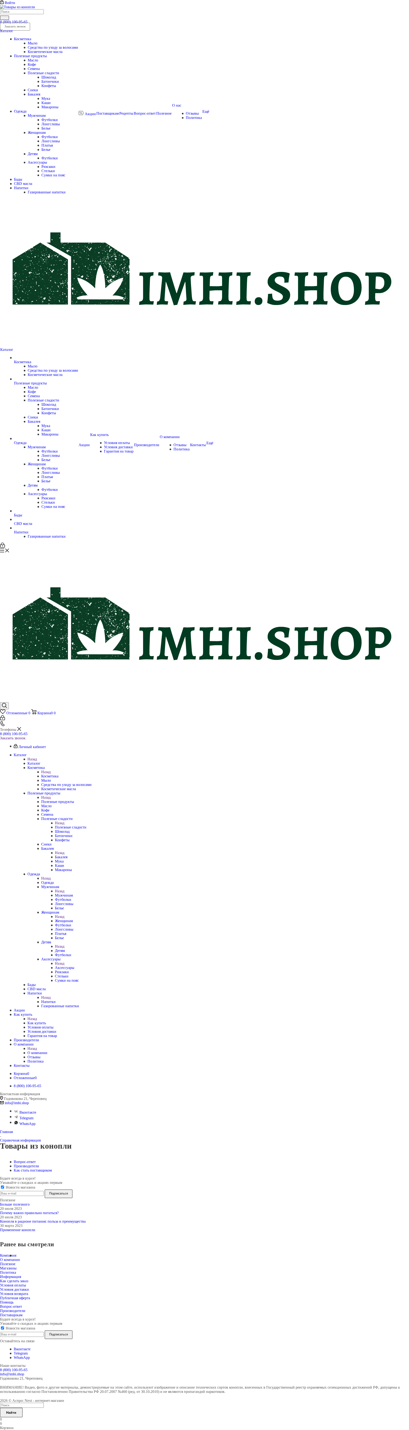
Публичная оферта (15, 1298)
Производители (12, 1311)
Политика (8, 1272)
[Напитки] (46, 528)
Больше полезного (15, 1204)
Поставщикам (11, 1315)
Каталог (33, 763)
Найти (11, 1412)
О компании (37, 1053)
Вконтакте (27, 1112)
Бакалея (61, 857)
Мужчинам (64, 895)
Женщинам (64, 921)
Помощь (6, 1302)
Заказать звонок (13, 738)
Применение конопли (17, 1230)
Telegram (26, 1118)
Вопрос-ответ (11, 1306)
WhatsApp (27, 1124)
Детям (60, 951)
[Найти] (4, 18)
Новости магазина (20, 1187)
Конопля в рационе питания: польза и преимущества (43, 1221)
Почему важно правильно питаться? (29, 1213)
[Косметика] (46, 358)
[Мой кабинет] (2, 546)
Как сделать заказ (14, 1281)
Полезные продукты (57, 802)
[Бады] (46, 511)
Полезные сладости (70, 827)
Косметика (49, 776)
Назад (32, 759)
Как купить (36, 1023)
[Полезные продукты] (46, 379)
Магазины (8, 1268)
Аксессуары (64, 968)
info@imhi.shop (17, 1103)
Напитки (48, 1002)
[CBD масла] (46, 519)
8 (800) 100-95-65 (13, 22)
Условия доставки (14, 1289)
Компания (8, 1255)
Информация (10, 1277)
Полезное (7, 1264)
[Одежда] (46, 438)
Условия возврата (14, 1294)
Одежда (47, 883)
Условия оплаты (13, 1285)
